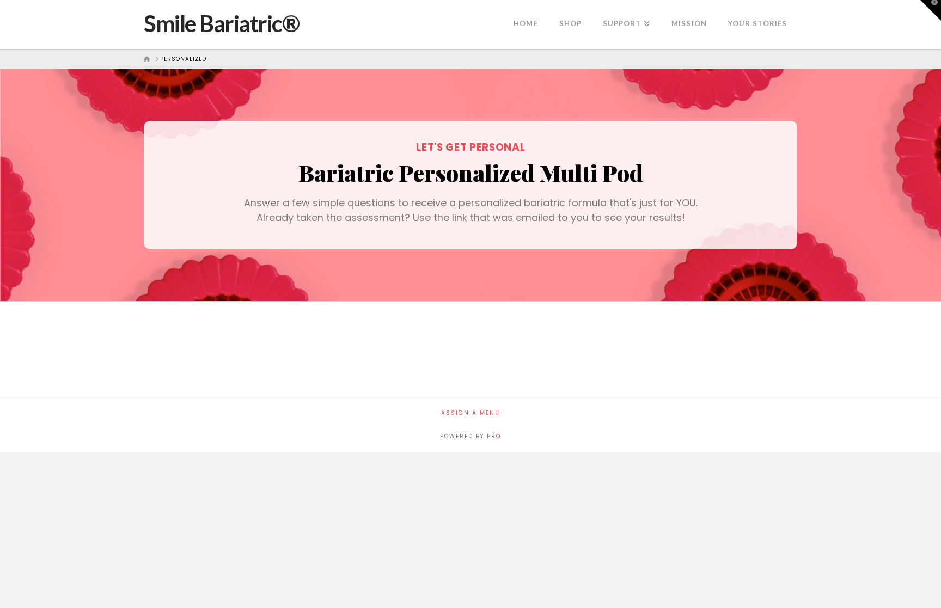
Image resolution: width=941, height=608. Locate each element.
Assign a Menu (470, 412)
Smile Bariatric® (221, 23)
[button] (930, 10)
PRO (494, 436)
